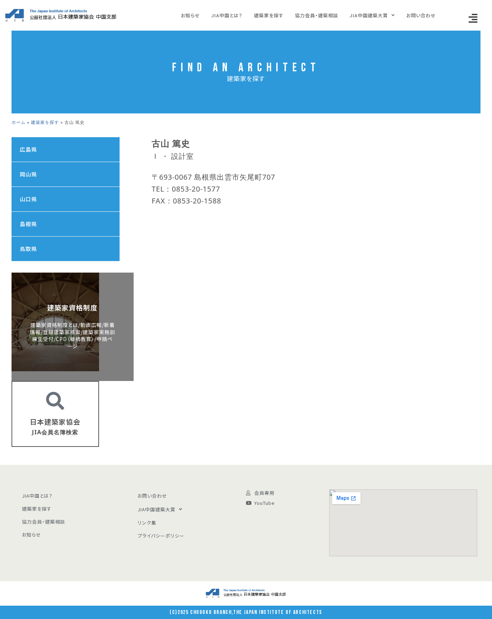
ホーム (19, 122)
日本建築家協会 (55, 421)
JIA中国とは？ (226, 15)
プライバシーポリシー (161, 535)
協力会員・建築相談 (316, 15)
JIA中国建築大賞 (369, 15)
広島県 (28, 149)
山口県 (28, 199)
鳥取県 (28, 248)
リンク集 (147, 522)
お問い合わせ (421, 15)
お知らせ (190, 15)
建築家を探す (268, 15)
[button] (473, 18)
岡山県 (28, 174)
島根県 (28, 224)
